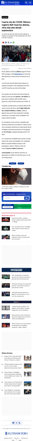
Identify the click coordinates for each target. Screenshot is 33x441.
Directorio (16, 438)
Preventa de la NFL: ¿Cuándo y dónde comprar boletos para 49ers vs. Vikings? (21, 220)
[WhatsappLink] (16, 206)
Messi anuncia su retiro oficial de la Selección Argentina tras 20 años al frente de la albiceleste (21, 317)
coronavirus (12, 163)
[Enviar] (26, 198)
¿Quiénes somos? (8, 438)
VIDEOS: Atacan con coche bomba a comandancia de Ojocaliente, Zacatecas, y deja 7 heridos (21, 325)
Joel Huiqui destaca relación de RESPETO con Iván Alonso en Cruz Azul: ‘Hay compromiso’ (20, 294)
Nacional (5, 17)
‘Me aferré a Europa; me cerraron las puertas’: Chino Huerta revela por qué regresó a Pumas (21, 285)
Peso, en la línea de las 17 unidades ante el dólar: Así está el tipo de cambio (21, 228)
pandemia (21, 163)
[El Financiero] (10, 3)
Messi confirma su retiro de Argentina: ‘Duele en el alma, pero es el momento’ (21, 237)
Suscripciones (24, 438)
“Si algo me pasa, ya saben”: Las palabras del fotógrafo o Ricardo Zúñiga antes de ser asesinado (20, 308)
